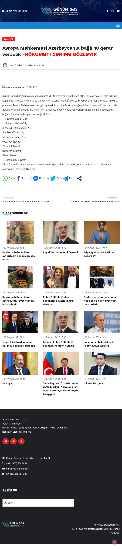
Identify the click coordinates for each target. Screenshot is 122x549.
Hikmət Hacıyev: (94, 383)
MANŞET (8, 39)
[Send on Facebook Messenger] (41, 178)
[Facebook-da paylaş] (22, 178)
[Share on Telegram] (69, 178)
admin (20, 65)
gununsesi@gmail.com (17, 468)
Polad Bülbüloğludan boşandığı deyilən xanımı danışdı (58, 301)
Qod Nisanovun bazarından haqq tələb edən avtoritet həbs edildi (100, 301)
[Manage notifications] (114, 542)
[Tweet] (56, 178)
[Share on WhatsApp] (8, 178)
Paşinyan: (8, 383)
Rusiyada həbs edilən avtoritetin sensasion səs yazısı (18, 256)
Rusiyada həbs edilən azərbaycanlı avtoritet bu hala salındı (18, 301)
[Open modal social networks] (79, 178)
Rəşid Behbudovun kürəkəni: (60, 252)
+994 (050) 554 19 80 (16, 463)
